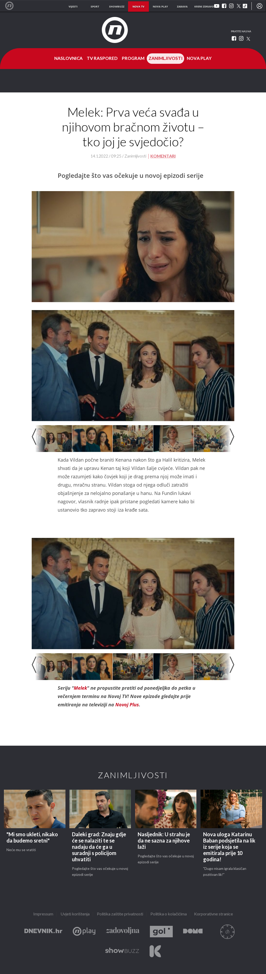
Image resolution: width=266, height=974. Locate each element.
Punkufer (227, 932)
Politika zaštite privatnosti (120, 914)
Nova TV (12, 6)
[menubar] (259, 6)
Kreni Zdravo (155, 951)
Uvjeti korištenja (75, 914)
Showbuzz (122, 951)
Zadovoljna (122, 932)
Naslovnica (68, 58)
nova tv (138, 6)
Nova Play (199, 58)
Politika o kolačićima (168, 914)
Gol (161, 932)
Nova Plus (84, 932)
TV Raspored (102, 58)
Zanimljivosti (166, 58)
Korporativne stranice (213, 914)
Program (133, 58)
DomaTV (193, 932)
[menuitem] (259, 6)
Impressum (43, 914)
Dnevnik (43, 932)
